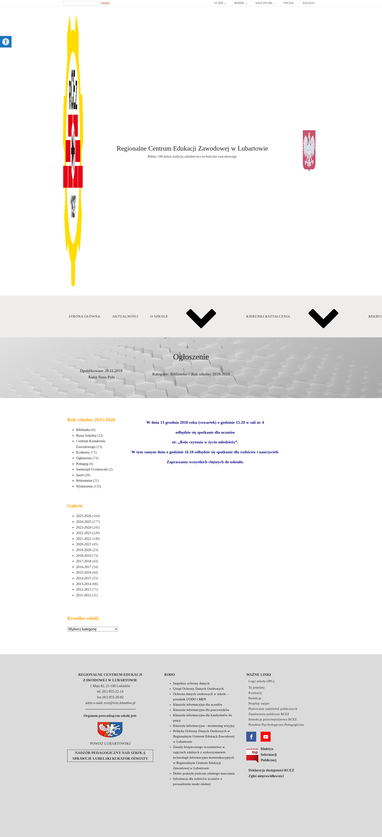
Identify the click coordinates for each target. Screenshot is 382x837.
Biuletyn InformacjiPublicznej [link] (269, 754)
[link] (5, 41)
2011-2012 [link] (83, 595)
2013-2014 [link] (83, 584)
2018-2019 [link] (83, 555)
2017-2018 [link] (83, 561)
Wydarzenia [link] (84, 486)
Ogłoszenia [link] (84, 458)
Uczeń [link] (218, 3)
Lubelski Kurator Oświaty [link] (120, 758)
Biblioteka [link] (178, 374)
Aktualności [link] (125, 316)
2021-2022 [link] (83, 538)
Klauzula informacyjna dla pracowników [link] (201, 710)
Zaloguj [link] (309, 3)
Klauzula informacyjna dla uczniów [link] (197, 704)
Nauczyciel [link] (264, 3)
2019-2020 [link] (83, 550)
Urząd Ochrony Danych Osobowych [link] (198, 688)
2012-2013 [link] (83, 589)
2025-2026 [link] (83, 516)
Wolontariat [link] (84, 480)
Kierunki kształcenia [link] (268, 316)
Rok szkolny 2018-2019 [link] (210, 374)
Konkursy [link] (83, 452)
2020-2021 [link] (83, 544)
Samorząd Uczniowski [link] (92, 469)
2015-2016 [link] (83, 572)
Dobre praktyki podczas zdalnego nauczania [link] (204, 773)
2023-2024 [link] (83, 527)
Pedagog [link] (82, 464)
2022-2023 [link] (83, 533)
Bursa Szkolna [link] (86, 435)
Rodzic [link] (239, 3)
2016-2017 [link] (83, 567)
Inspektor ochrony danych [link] (191, 683)
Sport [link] (80, 475)
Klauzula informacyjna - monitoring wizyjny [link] (204, 725)
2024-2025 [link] (83, 521)
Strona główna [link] (84, 316)
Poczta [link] (289, 3)
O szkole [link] (159, 316)
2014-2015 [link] (83, 578)
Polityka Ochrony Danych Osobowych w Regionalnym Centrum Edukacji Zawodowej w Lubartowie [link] (204, 736)
